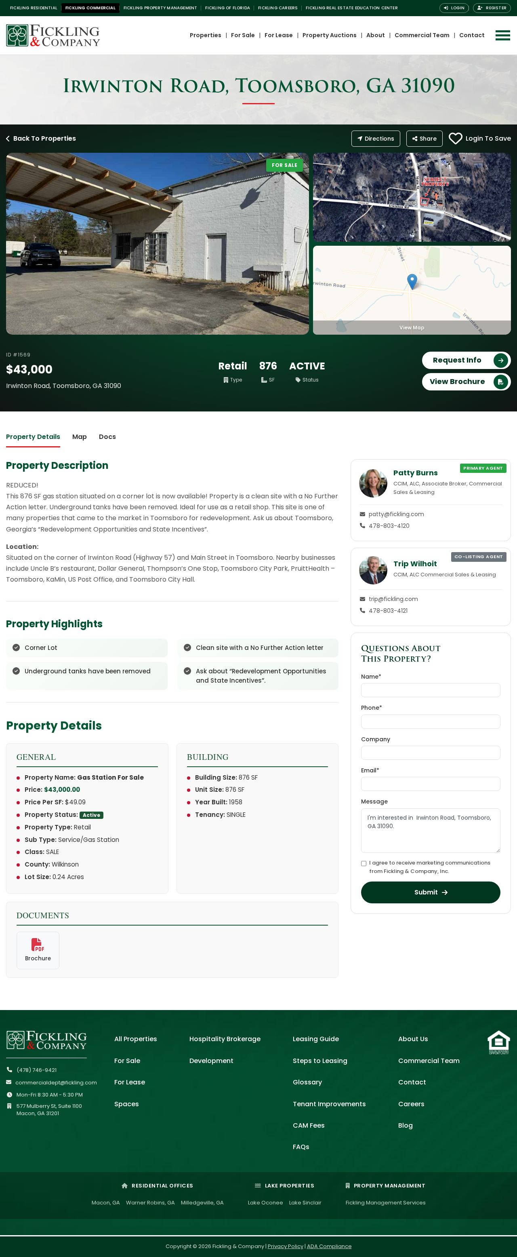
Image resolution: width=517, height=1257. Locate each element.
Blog (405, 1125)
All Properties (135, 1039)
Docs (107, 436)
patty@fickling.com (396, 514)
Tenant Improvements (329, 1104)
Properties (205, 35)
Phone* (371, 708)
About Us (413, 1039)
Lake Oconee (265, 1202)
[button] (412, 282)
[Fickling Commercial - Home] (64, 35)
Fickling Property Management (161, 8)
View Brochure (457, 381)
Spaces (126, 1104)
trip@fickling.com (393, 599)
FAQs (301, 1147)
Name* (371, 677)
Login (457, 8)
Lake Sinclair (305, 1202)
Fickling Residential (33, 8)
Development (211, 1060)
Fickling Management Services (386, 1202)
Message (374, 801)
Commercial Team (422, 35)
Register (495, 8)
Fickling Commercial (90, 8)
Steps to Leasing (320, 1060)
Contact (472, 35)
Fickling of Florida (227, 8)
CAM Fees (309, 1125)
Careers (411, 1104)
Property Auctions (330, 35)
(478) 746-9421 (37, 1070)
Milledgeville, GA (202, 1202)
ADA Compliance (329, 1246)
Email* (370, 770)
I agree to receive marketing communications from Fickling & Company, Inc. (429, 867)
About (375, 35)
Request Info (457, 360)
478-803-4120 (389, 526)
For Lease (279, 35)
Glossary (307, 1082)
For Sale (243, 35)
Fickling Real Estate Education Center (351, 8)
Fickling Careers (278, 8)
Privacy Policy (285, 1246)
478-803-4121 (388, 611)
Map (79, 436)
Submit (426, 892)
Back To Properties (44, 138)
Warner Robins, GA (150, 1202)
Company (375, 739)
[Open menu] (503, 35)
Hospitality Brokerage (225, 1039)
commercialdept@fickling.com (56, 1082)
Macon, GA (106, 1202)
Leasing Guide (316, 1039)
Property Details (33, 436)
